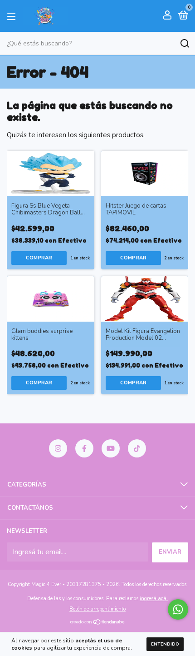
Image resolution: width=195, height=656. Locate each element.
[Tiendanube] (97, 622)
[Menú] (13, 16)
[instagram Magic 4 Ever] (58, 448)
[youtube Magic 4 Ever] (111, 448)
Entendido (165, 644)
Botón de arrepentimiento (97, 609)
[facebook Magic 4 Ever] (84, 448)
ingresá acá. (154, 598)
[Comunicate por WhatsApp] (178, 609)
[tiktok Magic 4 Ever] (137, 448)
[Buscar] (184, 43)
